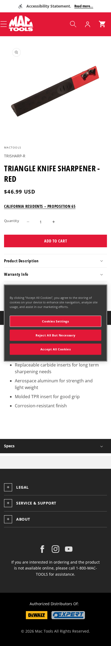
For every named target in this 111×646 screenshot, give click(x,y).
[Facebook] (42, 549)
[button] (73, 24)
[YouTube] (68, 549)
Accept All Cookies (55, 349)
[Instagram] (55, 549)
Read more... (83, 6)
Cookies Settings (55, 321)
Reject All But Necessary (55, 335)
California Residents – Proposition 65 (39, 206)
